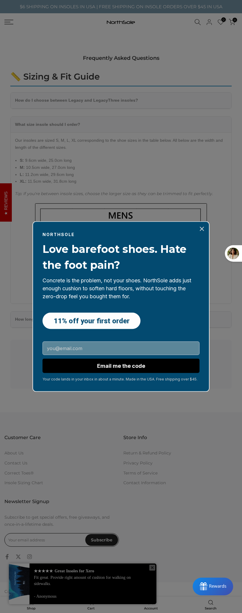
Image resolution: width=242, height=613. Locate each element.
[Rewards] (213, 586)
